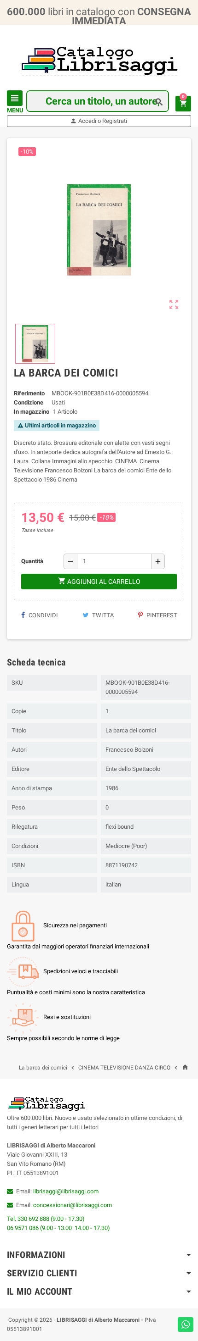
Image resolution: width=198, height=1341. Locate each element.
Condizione (28, 402)
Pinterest (161, 615)
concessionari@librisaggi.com (72, 1205)
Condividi (42, 615)
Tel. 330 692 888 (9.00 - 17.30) (46, 1218)
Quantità (32, 561)
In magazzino (31, 411)
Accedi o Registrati (98, 120)
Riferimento (29, 393)
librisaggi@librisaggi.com (66, 1191)
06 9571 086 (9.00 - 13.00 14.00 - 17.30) (58, 1228)
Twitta (102, 615)
